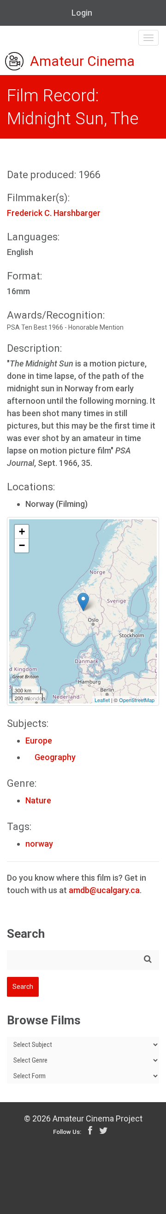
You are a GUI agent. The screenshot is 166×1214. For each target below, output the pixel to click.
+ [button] (22, 531)
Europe (38, 740)
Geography (50, 757)
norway (39, 843)
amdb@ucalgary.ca (104, 890)
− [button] (22, 545)
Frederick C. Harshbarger (54, 213)
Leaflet (102, 699)
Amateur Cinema (82, 61)
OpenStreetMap (136, 699)
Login (81, 12)
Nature (38, 800)
